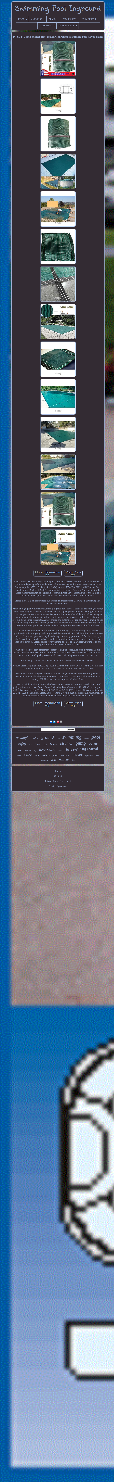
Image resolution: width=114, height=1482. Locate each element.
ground (47, 737)
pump (81, 743)
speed (60, 750)
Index (58, 771)
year (20, 750)
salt (37, 755)
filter (37, 744)
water (86, 739)
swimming (72, 737)
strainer (66, 743)
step (35, 751)
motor (77, 754)
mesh (19, 755)
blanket (54, 744)
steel (73, 760)
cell (30, 744)
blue (97, 755)
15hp (53, 759)
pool (95, 737)
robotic (45, 745)
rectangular (44, 760)
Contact (58, 776)
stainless (28, 750)
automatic (65, 755)
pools (55, 755)
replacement (89, 756)
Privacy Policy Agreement (58, 781)
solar (35, 738)
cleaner (28, 755)
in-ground (47, 749)
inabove (46, 755)
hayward (72, 749)
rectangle (22, 738)
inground (89, 748)
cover (93, 743)
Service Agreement (58, 786)
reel (58, 739)
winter (64, 759)
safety (22, 744)
